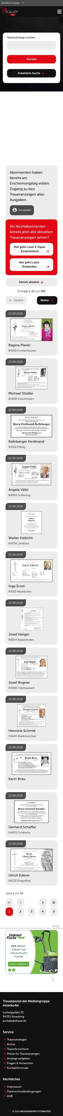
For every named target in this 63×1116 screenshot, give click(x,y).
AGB (10, 1096)
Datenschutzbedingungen (24, 1091)
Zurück (18, 300)
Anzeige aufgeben (18, 1058)
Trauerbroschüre (18, 1048)
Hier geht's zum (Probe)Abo (29, 264)
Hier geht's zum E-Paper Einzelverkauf (30, 249)
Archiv (11, 1044)
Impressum (14, 1086)
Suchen (32, 59)
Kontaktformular (17, 1067)
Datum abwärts (29, 282)
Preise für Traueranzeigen (23, 1053)
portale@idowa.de (14, 1020)
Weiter (44, 300)
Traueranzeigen (17, 1039)
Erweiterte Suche (29, 73)
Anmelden (24, 210)
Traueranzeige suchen (21, 37)
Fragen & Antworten (20, 1063)
